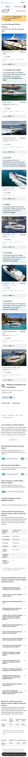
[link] (21, 415)
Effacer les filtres (6, 403)
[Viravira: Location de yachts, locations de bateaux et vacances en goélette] (7, 2)
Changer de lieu (16, 403)
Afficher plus (13, 439)
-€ (24, 2)
